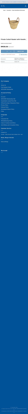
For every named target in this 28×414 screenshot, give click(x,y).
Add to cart (20, 51)
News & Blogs (4, 141)
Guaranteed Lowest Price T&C (8, 101)
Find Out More (24, 54)
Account (3, 97)
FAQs (2, 111)
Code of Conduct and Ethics (8, 123)
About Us (3, 85)
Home (4, 10)
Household (9, 10)
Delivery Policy (4, 107)
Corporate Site (4, 118)
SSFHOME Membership (7, 89)
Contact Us (4, 132)
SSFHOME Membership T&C (8, 99)
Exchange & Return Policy (7, 109)
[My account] (25, 6)
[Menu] (2, 6)
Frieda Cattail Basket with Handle (18, 10)
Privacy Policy (4, 105)
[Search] (3, 6)
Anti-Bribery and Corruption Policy (10, 125)
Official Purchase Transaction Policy (10, 103)
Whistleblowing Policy (6, 121)
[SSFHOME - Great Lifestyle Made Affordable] (14, 6)
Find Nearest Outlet (6, 87)
